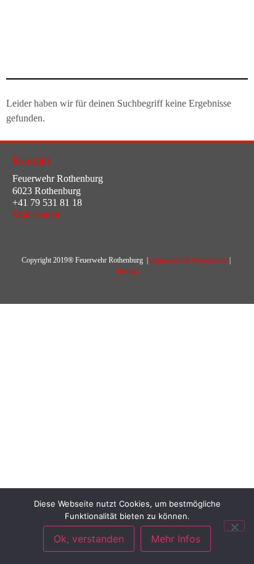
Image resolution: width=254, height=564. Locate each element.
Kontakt (31, 160)
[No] (234, 525)
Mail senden (36, 214)
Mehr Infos (175, 539)
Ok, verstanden (89, 539)
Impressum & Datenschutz (188, 260)
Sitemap (127, 271)
